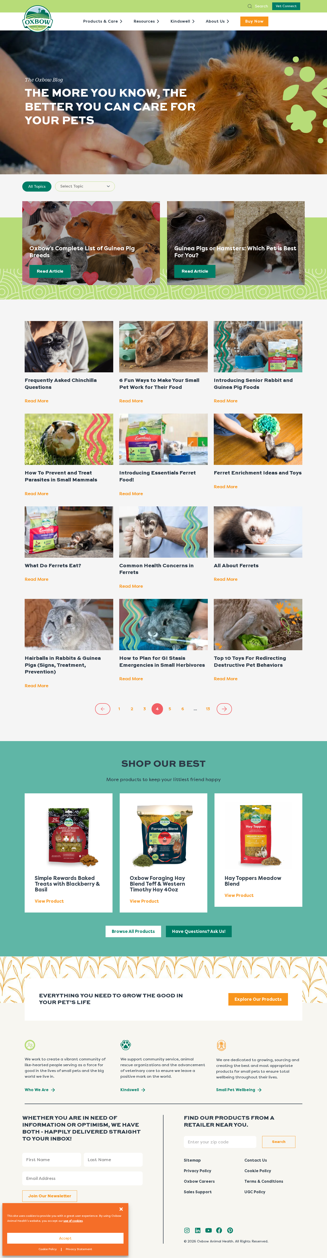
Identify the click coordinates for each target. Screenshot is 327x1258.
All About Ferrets (236, 565)
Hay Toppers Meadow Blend (253, 881)
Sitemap (192, 1160)
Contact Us (255, 1160)
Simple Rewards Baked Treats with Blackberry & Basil (67, 884)
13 (210, 707)
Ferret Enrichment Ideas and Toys (258, 473)
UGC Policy (254, 1192)
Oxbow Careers (199, 1181)
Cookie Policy (48, 1249)
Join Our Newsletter (49, 1196)
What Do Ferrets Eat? (53, 565)
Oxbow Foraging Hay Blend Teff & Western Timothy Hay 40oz (157, 884)
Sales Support (198, 1192)
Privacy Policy (197, 1171)
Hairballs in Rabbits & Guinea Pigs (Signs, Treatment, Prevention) (63, 665)
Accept (65, 1238)
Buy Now (254, 21)
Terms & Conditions (263, 1181)
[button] (121, 1209)
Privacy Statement (79, 1249)
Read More (36, 401)
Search (261, 6)
